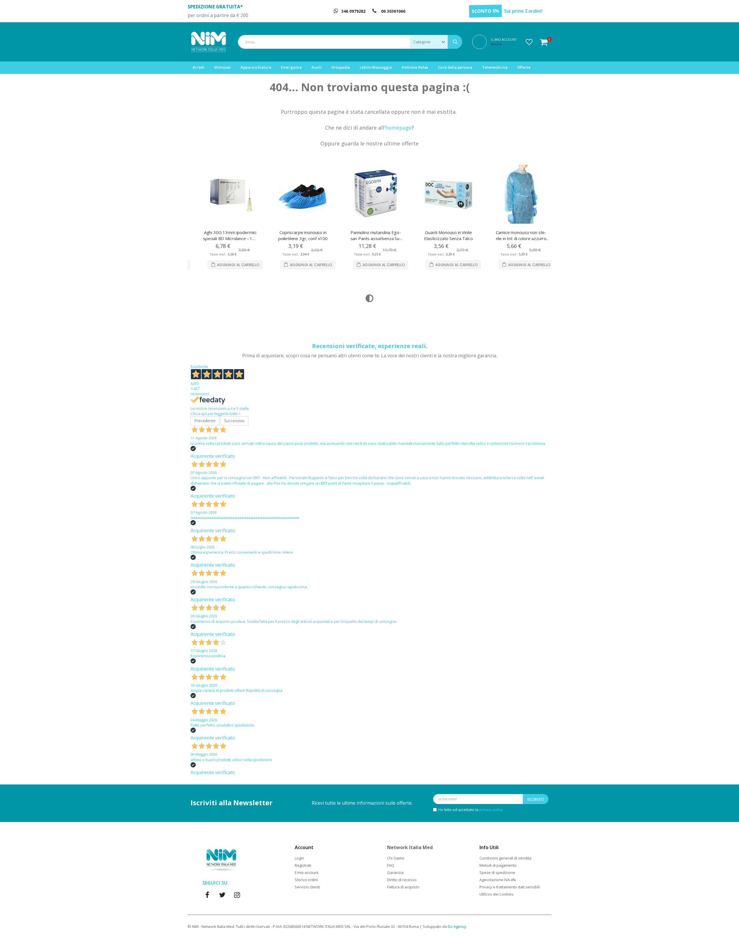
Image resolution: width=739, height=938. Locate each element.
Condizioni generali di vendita (505, 858)
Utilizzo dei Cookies (496, 894)
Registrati (303, 865)
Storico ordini (306, 879)
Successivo (234, 420)
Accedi (496, 44)
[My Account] (481, 41)
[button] (529, 42)
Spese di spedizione (497, 872)
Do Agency (457, 926)
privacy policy (491, 809)
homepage (398, 127)
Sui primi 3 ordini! (523, 11)
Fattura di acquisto (403, 887)
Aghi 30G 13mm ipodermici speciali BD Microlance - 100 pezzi (521, 238)
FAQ (390, 865)
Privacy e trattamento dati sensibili (509, 887)
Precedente (205, 420)
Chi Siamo (395, 858)
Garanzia (395, 872)
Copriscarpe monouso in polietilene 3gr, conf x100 (230, 235)
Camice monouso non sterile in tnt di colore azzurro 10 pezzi (448, 238)
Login (299, 858)
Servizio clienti (307, 887)
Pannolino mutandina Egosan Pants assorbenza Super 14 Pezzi (303, 238)
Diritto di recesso (402, 879)
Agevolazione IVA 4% (497, 879)
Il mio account (306, 872)
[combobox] (350, 42)
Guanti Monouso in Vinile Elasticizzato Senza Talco (375, 235)
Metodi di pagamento (498, 865)
